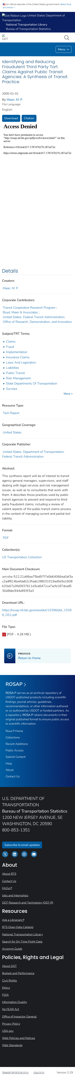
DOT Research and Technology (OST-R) (27, 903)
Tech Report (11, 413)
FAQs (5, 888)
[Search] (67, 37)
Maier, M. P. (15, 100)
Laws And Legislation (21, 362)
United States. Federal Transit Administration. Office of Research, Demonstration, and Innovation (37, 319)
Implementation (16, 352)
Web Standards (12, 1045)
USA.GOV (38, 1072)
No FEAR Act (10, 1009)
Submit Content (16, 757)
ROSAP (14, 684)
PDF (6, 538)
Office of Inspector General (19, 1017)
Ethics (6, 988)
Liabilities (12, 368)
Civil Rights (9, 981)
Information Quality (14, 1002)
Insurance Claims (17, 357)
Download (11, 118)
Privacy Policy (11, 1024)
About (10, 770)
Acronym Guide (12, 949)
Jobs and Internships (15, 895)
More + (68, 394)
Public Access (15, 750)
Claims (11, 341)
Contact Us (13, 776)
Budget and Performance (18, 973)
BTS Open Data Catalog (17, 927)
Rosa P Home (14, 731)
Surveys (11, 389)
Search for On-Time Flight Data (22, 942)
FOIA (5, 995)
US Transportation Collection (22, 557)
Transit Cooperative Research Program (29, 308)
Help (9, 763)
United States (12, 432)
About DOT (9, 966)
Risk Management (18, 378)
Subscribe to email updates (22, 845)
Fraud (10, 347)
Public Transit (15, 373)
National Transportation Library (22, 934)
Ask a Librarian (11, 920)
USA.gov (8, 1031)
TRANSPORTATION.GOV (15, 1072)
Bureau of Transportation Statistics (28, 29)
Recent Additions (17, 744)
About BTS (9, 874)
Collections (13, 737)
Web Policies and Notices (18, 1038)
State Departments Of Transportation (31, 383)
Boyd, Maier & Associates (20, 312)
